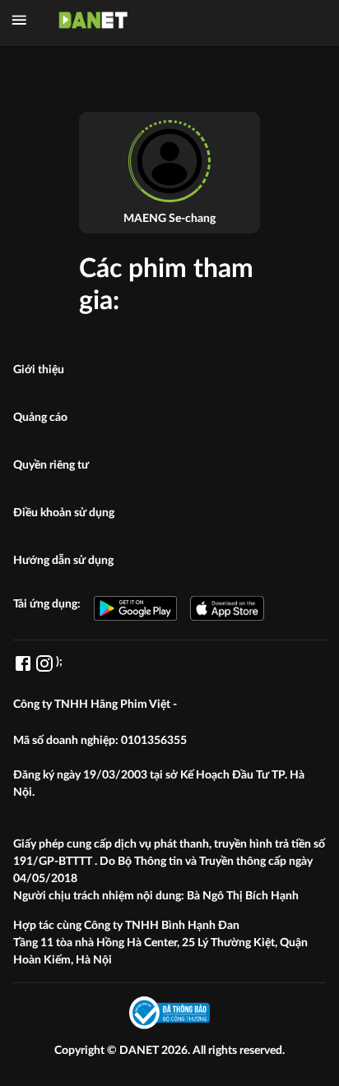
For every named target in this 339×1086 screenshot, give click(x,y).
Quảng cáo (40, 417)
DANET (140, 1050)
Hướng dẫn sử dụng (63, 560)
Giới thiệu (38, 370)
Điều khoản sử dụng (63, 513)
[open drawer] (19, 20)
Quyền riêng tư (51, 465)
